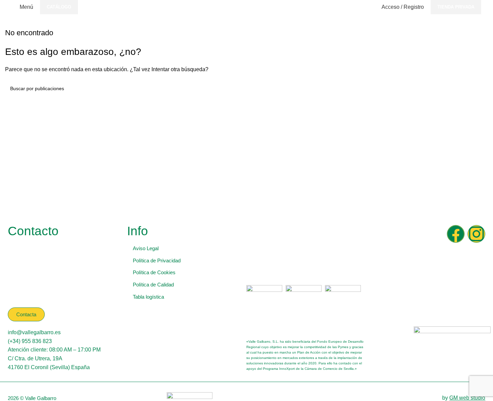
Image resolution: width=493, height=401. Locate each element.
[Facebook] (456, 234)
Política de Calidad (153, 284)
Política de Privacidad (157, 260)
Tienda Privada (455, 6)
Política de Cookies (154, 272)
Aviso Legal (146, 248)
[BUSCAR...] (480, 88)
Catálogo (59, 6)
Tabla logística (148, 297)
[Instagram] (476, 234)
